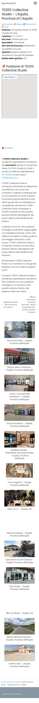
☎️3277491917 (7, 148)
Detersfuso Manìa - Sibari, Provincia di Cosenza (10, 304)
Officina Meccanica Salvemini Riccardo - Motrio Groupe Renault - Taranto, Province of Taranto (29, 304)
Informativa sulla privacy (11, 694)
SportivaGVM (8, 3)
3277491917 (17, 36)
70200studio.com (10, 177)
